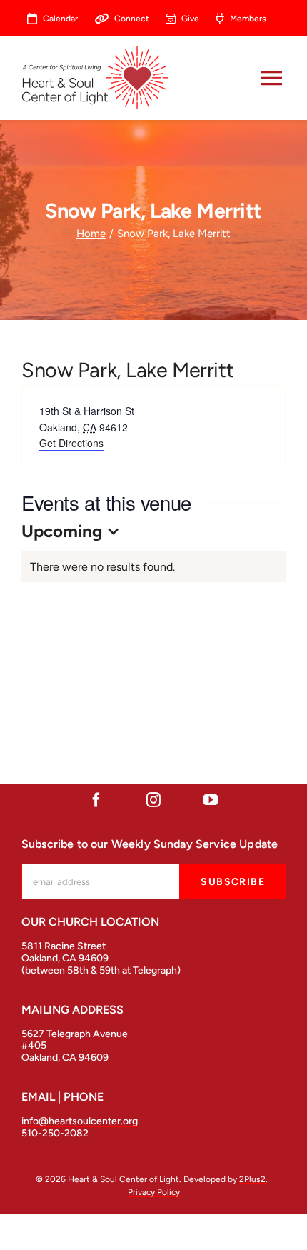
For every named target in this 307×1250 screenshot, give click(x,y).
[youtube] (210, 800)
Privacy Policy (154, 1192)
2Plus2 (252, 1179)
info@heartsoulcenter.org (79, 1121)
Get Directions (71, 443)
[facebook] (96, 800)
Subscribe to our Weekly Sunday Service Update (149, 844)
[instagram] (153, 800)
